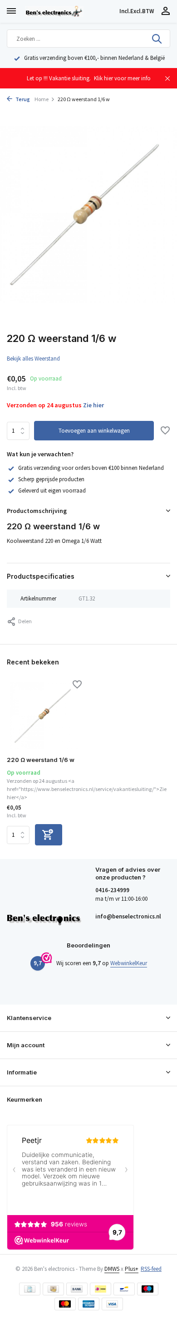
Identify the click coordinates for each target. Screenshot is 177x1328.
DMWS (111, 1269)
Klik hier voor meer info (122, 78)
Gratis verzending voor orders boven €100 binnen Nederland (91, 468)
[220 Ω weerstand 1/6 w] (44, 715)
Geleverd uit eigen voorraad (52, 490)
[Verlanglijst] (165, 431)
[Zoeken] (157, 38)
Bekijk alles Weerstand (33, 358)
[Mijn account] (165, 11)
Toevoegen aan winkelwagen (94, 431)
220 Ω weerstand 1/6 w (40, 759)
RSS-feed (151, 1269)
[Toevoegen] (48, 834)
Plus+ (131, 1269)
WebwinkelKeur (128, 963)
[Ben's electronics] (70, 11)
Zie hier (93, 405)
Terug (22, 99)
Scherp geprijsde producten (51, 479)
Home (41, 99)
